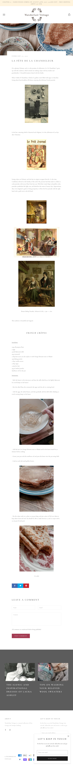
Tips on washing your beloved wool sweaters (52, 688)
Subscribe (52, 758)
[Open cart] (69, 15)
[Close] (68, 736)
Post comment (21, 636)
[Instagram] (10, 730)
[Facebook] (5, 730)
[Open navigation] (4, 15)
